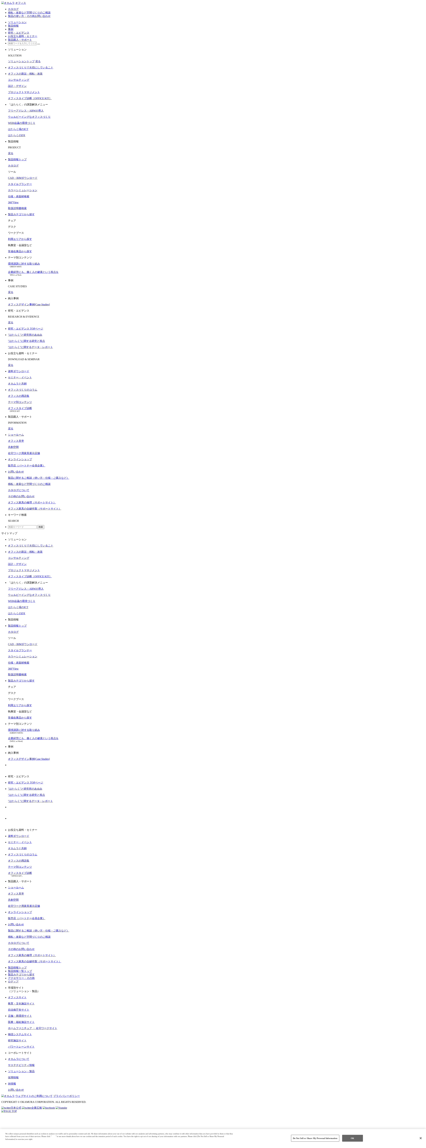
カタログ (13, 165)
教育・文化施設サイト (21, 1003)
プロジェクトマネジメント (24, 92)
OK (352, 1138)
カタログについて (18, 490)
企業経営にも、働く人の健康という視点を (33, 272)
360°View (13, 202)
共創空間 (13, 447)
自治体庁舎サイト (18, 1009)
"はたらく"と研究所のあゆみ (25, 334)
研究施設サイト (17, 1040)
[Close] (420, 1138)
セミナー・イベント (20, 377)
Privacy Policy (12, 1142)
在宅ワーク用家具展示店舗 (24, 453)
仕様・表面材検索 (18, 196)
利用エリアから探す (20, 239)
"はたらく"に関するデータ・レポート (30, 347)
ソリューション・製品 (21, 1071)
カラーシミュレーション (22, 190)
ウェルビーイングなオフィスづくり (29, 116)
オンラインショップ (20, 459)
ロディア (13, 981)
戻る (38, 61)
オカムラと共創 (17, 383)
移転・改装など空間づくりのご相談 (29, 484)
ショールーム (16, 434)
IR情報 (12, 1083)
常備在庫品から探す (20, 251)
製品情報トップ (17, 159)
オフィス (20, 2)
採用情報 (13, 1077)
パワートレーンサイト (21, 1046)
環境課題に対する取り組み (24, 263)
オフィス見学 (16, 440)
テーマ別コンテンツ (20, 402)
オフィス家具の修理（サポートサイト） (32, 502)
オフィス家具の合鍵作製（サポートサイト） (34, 508)
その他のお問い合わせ (21, 496)
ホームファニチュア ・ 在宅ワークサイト (32, 1028)
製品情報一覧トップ (20, 971)
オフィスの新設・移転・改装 (25, 73)
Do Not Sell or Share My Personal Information (315, 1138)
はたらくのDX (16, 135)
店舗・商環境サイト (20, 1015)
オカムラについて (18, 1059)
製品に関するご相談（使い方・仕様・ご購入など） (38, 477)
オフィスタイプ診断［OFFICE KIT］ (30, 98)
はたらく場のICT (18, 129)
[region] (213, 1138)
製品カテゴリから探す (21, 214)
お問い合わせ (16, 471)
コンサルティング (18, 79)
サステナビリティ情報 (21, 1065)
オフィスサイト (17, 997)
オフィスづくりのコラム (22, 389)
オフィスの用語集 (18, 395)
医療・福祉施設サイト (21, 1022)
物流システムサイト (20, 1034)
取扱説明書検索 (17, 208)
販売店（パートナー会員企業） (26, 465)
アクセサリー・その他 (21, 978)
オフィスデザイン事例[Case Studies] (29, 304)
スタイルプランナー (20, 184)
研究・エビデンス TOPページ (25, 328)
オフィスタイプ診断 (20, 408)
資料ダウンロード (18, 371)
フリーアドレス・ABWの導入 (26, 110)
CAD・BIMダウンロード (22, 178)
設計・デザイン (17, 86)
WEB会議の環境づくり (21, 123)
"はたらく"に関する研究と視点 (26, 341)
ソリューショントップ (21, 61)
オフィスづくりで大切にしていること (30, 67)
